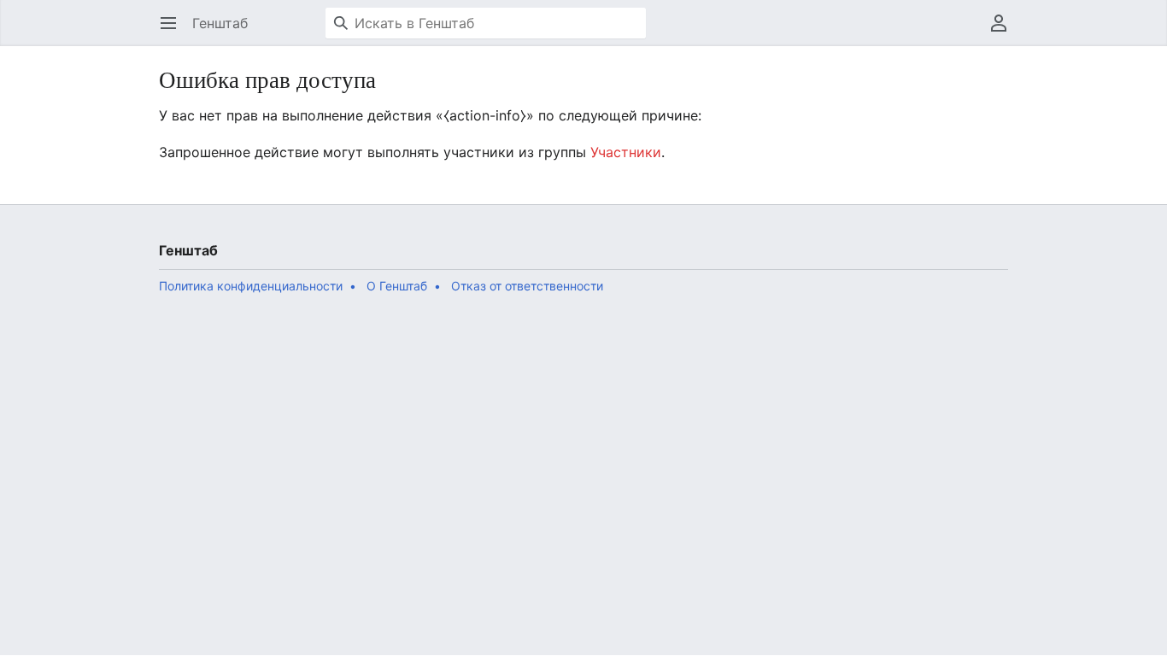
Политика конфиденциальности (251, 285)
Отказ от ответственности (527, 285)
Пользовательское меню (1004, 31)
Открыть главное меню (174, 31)
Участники (625, 152)
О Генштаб (397, 285)
